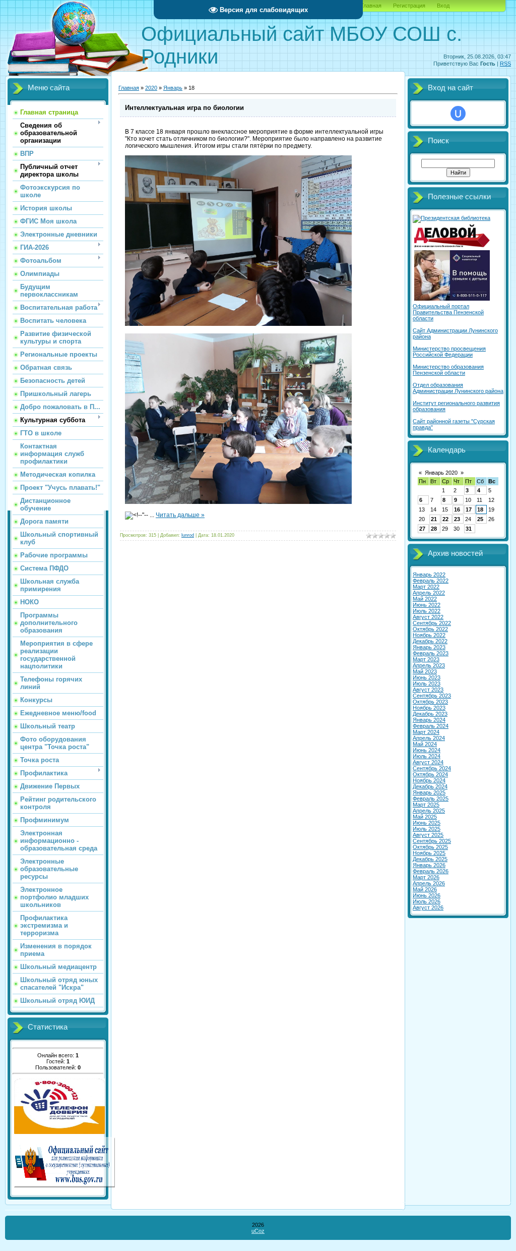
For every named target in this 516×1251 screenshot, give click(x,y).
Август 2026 (428, 907)
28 (434, 529)
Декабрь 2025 (430, 859)
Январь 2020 (441, 473)
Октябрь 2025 (430, 847)
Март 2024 (426, 732)
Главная (371, 6)
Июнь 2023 (426, 677)
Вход (443, 6)
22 (445, 519)
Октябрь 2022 (430, 629)
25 (480, 519)
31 (469, 529)
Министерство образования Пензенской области (448, 370)
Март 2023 (426, 659)
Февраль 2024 (430, 726)
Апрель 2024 (429, 738)
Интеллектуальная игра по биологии (184, 107)
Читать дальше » (180, 515)
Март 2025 (426, 805)
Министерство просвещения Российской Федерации (449, 352)
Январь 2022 (429, 575)
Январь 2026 (429, 865)
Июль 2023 (426, 683)
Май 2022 (425, 599)
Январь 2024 (429, 720)
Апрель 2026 (429, 883)
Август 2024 (428, 762)
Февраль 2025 (430, 798)
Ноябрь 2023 (429, 708)
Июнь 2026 (426, 895)
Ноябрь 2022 (429, 635)
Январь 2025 (429, 792)
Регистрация (409, 6)
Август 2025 (428, 835)
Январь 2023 (429, 647)
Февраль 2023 (430, 653)
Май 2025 (425, 817)
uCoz (258, 1231)
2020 (151, 88)
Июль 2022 (426, 611)
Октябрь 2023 (430, 702)
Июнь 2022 (426, 605)
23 (457, 519)
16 (457, 509)
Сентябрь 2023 (432, 696)
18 (480, 509)
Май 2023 (425, 671)
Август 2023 (428, 690)
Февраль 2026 (430, 871)
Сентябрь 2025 (432, 841)
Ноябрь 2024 (429, 780)
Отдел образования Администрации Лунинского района (458, 388)
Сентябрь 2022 (432, 623)
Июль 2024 (426, 756)
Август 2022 (428, 617)
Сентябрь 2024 (432, 768)
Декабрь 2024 (430, 786)
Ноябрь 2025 (429, 853)
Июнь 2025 (426, 823)
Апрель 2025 (429, 811)
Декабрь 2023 (430, 714)
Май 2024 (425, 744)
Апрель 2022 (429, 593)
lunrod (187, 535)
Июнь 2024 (426, 750)
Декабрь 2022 (430, 641)
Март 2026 (426, 877)
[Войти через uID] (458, 113)
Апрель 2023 (429, 665)
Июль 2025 (426, 829)
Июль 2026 (426, 901)
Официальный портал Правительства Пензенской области (448, 312)
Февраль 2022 (430, 581)
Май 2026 (425, 889)
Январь (172, 88)
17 (469, 509)
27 (422, 529)
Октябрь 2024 (430, 774)
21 (434, 519)
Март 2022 (426, 587)
